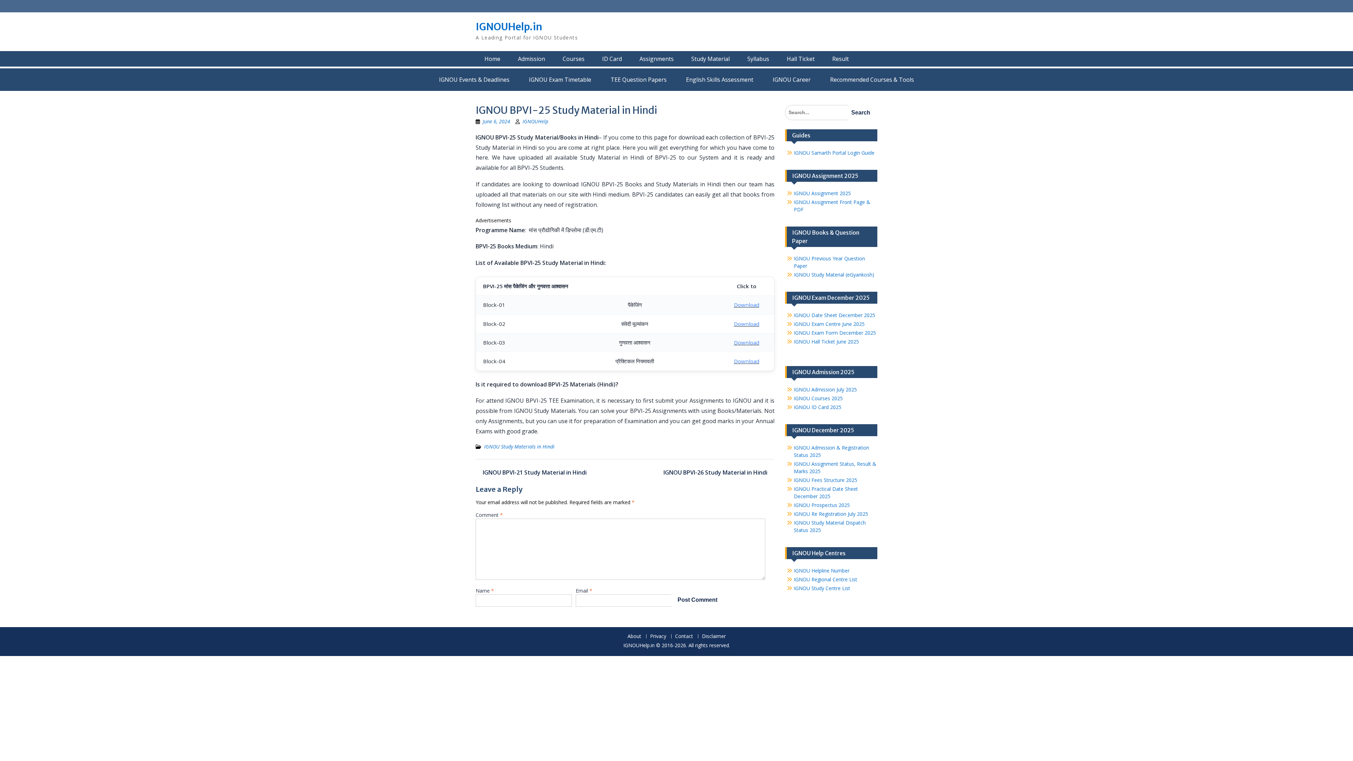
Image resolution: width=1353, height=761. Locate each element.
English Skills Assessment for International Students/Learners (719, 79)
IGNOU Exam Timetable (560, 79)
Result (840, 59)
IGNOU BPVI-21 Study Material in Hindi (535, 472)
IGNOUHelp (535, 121)
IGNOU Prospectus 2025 (822, 505)
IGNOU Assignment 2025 (822, 193)
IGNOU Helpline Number (822, 570)
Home (492, 59)
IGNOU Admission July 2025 (825, 389)
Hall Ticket (801, 59)
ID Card (612, 59)
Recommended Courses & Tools (872, 79)
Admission (531, 59)
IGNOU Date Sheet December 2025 (834, 315)
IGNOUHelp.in (509, 26)
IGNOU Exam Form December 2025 (835, 332)
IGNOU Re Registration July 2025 (831, 514)
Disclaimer (714, 636)
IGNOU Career (792, 79)
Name (485, 590)
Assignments (657, 59)
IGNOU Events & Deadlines (474, 79)
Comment (489, 515)
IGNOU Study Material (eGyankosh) (834, 274)
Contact (684, 636)
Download (746, 304)
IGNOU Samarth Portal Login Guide (834, 152)
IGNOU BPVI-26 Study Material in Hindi (715, 472)
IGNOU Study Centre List (822, 588)
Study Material (710, 59)
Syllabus (758, 59)
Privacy (658, 636)
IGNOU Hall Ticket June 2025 (826, 341)
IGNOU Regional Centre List (825, 579)
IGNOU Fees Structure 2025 (825, 480)
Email (584, 590)
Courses (574, 59)
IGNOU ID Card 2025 (817, 407)
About (634, 636)
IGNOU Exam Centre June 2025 (829, 324)
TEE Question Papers (639, 79)
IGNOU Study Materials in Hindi (519, 446)
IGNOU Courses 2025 (818, 398)
